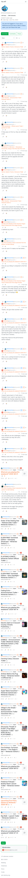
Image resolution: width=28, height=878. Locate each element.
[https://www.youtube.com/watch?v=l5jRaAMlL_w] (24, 675)
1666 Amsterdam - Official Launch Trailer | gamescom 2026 (12, 126)
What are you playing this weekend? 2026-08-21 (14, 261)
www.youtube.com (5, 526)
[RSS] (19, 38)
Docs (2, 869)
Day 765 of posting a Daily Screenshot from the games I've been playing (14, 243)
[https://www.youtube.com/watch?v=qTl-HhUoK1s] (24, 624)
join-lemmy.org (5, 875)
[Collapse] (3, 42)
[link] (3, 49)
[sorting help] (16, 38)
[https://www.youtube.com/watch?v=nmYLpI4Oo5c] (24, 558)
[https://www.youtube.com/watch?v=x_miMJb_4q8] (24, 817)
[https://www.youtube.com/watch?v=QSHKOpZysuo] (24, 749)
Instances (4, 866)
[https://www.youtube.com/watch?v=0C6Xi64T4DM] (24, 660)
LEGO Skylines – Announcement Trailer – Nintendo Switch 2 (12, 98)
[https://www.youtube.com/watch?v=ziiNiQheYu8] (24, 592)
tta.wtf (3, 2)
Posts (19, 34)
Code (2, 872)
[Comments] (24, 473)
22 (3, 478)
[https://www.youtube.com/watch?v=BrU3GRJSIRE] (24, 709)
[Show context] (25, 47)
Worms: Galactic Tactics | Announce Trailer (12, 46)
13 (3, 837)
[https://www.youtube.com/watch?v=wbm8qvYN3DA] (24, 692)
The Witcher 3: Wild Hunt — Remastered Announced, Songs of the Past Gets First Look (13, 147)
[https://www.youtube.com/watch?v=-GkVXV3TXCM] (24, 575)
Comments (12, 34)
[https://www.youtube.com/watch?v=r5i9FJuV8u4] (24, 539)
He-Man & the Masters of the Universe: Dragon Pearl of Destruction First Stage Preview (13, 224)
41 (3, 614)
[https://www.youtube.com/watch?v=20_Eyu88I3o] (24, 728)
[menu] (26, 1)
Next (3, 843)
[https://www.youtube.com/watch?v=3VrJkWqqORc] (24, 783)
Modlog (3, 862)
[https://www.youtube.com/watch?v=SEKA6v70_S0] (24, 641)
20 (3, 699)
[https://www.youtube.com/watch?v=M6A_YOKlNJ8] (24, 522)
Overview (4, 34)
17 (3, 772)
